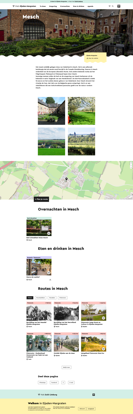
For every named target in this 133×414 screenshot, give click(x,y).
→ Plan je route (41, 199)
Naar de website (93, 58)
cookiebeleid (67, 408)
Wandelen (52, 297)
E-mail (71, 382)
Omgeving (53, 6)
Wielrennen (62, 297)
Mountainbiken (40, 297)
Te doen (43, 6)
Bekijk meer (66, 367)
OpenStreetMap (124, 198)
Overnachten (65, 6)
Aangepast (91, 408)
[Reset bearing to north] (131, 167)
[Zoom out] (131, 165)
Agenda (90, 6)
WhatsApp (42, 382)
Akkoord (82, 408)
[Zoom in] (131, 163)
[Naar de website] (50, 280)
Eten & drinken (78, 6)
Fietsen (30, 297)
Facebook (54, 382)
